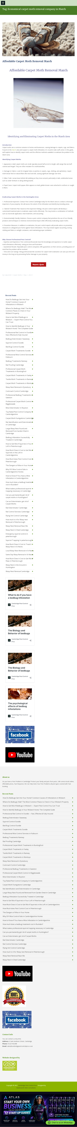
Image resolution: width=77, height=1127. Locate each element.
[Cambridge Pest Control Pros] (3, 3)
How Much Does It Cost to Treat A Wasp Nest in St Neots (18, 545)
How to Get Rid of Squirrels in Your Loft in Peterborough (19, 445)
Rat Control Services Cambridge (17, 512)
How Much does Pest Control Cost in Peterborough (19, 460)
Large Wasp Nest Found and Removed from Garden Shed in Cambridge (17, 431)
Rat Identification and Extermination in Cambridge (19, 423)
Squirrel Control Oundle (15, 343)
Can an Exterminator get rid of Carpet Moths (17, 502)
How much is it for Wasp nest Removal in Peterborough (17, 520)
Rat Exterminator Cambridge (16, 508)
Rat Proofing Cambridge (15, 365)
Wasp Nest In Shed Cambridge (17, 530)
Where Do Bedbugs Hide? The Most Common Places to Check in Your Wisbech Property (19, 310)
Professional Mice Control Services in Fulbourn (20, 356)
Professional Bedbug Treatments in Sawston (19, 396)
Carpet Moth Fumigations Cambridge (20, 418)
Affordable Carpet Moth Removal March (27, 61)
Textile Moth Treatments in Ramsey (19, 379)
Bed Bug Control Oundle (15, 347)
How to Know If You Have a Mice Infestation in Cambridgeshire (18, 477)
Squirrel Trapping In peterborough (19, 540)
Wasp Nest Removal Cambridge (17, 571)
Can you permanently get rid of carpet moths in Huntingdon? (17, 496)
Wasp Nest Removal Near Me (17, 526)
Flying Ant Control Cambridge (17, 516)
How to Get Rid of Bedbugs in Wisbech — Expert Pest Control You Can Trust (19, 319)
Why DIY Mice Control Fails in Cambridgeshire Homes (17, 470)
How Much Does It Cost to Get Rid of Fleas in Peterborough (19, 559)
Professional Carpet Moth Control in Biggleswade (19, 402)
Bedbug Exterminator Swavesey (18, 339)
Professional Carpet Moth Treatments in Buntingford (16, 370)
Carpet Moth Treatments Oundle (18, 351)
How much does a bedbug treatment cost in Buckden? (19, 483)
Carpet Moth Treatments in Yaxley (19, 375)
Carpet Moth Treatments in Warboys (20, 383)
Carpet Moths (17, 275)
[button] (60, 1123)
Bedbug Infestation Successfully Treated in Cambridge (18, 438)
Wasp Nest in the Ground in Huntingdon (16, 566)
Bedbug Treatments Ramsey (16, 361)
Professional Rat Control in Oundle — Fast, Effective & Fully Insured (20, 333)
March (14, 150)
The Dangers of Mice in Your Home (19, 465)
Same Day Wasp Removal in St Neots (19, 554)
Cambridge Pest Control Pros (27, 1085)
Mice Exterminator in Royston (17, 408)
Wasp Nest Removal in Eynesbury (18, 387)
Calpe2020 (8, 275)
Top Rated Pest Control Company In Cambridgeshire (19, 413)
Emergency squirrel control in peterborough (17, 535)
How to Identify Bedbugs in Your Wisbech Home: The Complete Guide (19, 327)
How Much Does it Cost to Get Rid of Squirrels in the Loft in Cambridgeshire (19, 452)
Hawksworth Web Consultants (26, 1088)
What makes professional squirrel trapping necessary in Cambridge (18, 489)
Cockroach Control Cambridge (17, 391)
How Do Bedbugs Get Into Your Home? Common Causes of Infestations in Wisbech (17, 302)
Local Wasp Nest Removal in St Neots (20, 551)
